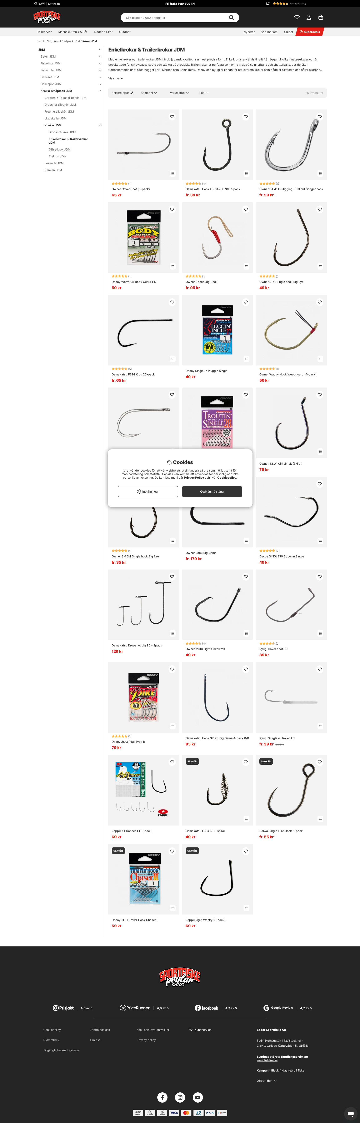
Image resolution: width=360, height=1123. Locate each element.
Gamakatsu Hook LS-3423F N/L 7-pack (213, 189)
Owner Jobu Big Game (201, 553)
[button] (295, 3)
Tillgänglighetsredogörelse (61, 1050)
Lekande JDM (54, 163)
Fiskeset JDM (50, 77)
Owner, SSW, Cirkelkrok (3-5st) (280, 463)
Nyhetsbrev (51, 1040)
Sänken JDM (53, 170)
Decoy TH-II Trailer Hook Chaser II (135, 920)
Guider (288, 32)
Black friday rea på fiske (287, 1070)
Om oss (95, 1040)
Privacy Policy (194, 477)
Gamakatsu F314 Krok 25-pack (133, 374)
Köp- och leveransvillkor (153, 1029)
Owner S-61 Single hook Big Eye (281, 282)
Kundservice (203, 1029)
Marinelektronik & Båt (72, 32)
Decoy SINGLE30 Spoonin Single (281, 556)
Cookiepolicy (52, 1029)
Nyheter (249, 32)
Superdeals (312, 32)
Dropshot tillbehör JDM (60, 104)
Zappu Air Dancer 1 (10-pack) (132, 831)
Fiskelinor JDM (50, 63)
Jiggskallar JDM (55, 118)
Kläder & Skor (103, 32)
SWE (49, 3)
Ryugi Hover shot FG (273, 649)
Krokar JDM (89, 41)
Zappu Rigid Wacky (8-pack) (205, 920)
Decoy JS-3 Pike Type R (128, 741)
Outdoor (124, 32)
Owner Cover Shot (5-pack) (131, 189)
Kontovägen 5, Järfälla (293, 1045)
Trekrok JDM (57, 156)
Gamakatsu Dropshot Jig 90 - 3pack (137, 645)
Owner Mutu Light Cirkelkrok (205, 649)
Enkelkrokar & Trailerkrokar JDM (68, 140)
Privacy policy (146, 1040)
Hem (39, 41)
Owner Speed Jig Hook (202, 282)
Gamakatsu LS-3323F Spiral (205, 831)
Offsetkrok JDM (59, 149)
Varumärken (269, 32)
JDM (48, 41)
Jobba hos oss (100, 1029)
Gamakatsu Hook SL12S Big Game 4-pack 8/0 (217, 738)
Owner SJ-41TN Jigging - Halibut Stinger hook (291, 189)
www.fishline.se (267, 1060)
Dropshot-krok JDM (62, 132)
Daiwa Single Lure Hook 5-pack (281, 831)
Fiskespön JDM (51, 84)
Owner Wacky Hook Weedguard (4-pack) (287, 374)
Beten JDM (48, 56)
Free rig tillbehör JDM (59, 111)
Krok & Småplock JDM (67, 41)
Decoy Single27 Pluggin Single (206, 371)
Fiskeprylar (44, 32)
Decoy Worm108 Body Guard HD (134, 282)
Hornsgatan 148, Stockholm (284, 1040)
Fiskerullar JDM (51, 70)
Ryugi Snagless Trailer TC (277, 738)
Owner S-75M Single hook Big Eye (135, 556)
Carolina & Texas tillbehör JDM (65, 97)
